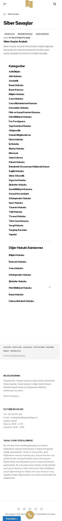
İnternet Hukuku (17, 261)
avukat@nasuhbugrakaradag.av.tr (24, 417)
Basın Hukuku (16, 85)
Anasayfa (7, 347)
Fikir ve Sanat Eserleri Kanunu (24, 112)
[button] (4, 4)
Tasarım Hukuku (17, 207)
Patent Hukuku (17, 162)
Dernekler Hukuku (18, 107)
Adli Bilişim (14, 71)
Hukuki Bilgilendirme (20, 135)
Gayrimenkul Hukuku (20, 126)
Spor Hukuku (16, 202)
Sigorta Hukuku (17, 180)
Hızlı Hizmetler (39, 347)
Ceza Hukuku (42, 34)
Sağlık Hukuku (16, 171)
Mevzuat (13, 153)
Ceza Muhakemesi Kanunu (23, 103)
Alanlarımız (27, 347)
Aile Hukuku (15, 76)
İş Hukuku (14, 144)
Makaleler (50, 347)
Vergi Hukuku (16, 225)
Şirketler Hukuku (17, 184)
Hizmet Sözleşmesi (11, 396)
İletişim (6, 351)
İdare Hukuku (16, 139)
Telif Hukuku (15, 211)
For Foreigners (17, 121)
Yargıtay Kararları (18, 230)
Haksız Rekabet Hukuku (21, 301)
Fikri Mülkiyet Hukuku (20, 116)
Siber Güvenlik (16, 175)
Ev (4, 14)
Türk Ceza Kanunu (18, 221)
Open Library (16, 157)
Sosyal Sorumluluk (19, 193)
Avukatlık (10, 34)
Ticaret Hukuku (17, 216)
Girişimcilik (14, 130)
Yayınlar (13, 234)
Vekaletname (15, 351)
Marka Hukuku (16, 148)
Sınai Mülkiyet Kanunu (20, 189)
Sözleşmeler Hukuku (20, 198)
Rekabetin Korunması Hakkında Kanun (29, 166)
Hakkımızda (17, 347)
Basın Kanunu (16, 89)
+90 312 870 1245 (14, 414)
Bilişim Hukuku (25, 34)
